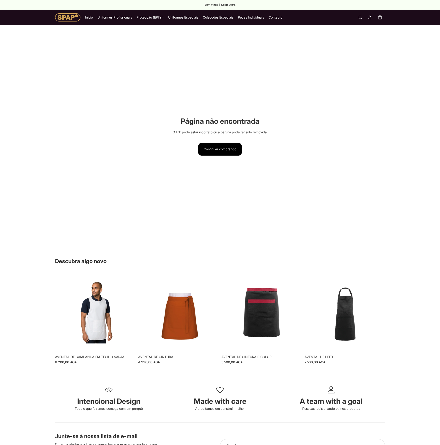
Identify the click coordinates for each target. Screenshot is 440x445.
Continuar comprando (220, 149)
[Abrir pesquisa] (360, 17)
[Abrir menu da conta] (370, 17)
